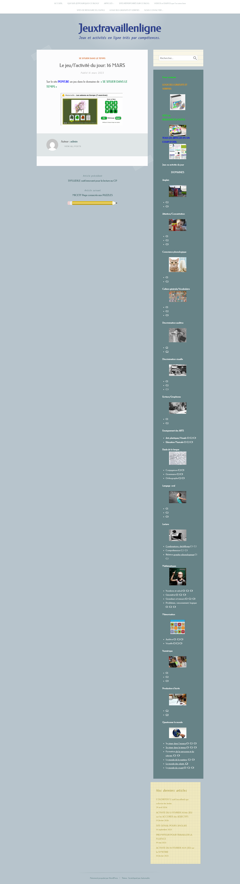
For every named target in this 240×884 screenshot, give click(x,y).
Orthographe (172, 478)
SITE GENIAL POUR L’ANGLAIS (171, 825)
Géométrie (170, 594)
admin (74, 141)
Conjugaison (172, 470)
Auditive (169, 639)
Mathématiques (169, 565)
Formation (170, 751)
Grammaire (171, 474)
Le (167, 759)
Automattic (145, 878)
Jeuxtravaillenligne (120, 28)
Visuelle (169, 643)
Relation (180, 554)
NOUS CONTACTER (153, 10)
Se (167, 743)
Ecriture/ (166, 396)
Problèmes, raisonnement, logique (181, 602)
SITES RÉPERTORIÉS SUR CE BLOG (134, 3)
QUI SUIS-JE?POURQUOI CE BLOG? (83, 3)
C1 (167, 419)
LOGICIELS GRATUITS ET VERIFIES (124, 10)
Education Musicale (174, 442)
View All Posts (72, 146)
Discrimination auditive (172, 322)
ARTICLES (108, 3)
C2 (188, 442)
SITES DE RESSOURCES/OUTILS (91, 10)
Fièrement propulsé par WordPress (104, 878)
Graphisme (176, 396)
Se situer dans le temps (92, 58)
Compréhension (173, 550)
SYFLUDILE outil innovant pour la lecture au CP (92, 178)
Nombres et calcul (174, 590)
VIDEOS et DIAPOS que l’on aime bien (170, 3)
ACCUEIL (58, 3)
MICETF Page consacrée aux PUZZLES (92, 193)
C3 (167, 389)
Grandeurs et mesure (175, 598)
